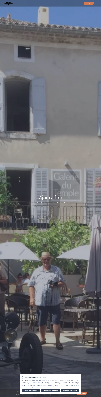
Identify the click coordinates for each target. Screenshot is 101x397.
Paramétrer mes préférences (50, 390)
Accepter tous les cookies (70, 390)
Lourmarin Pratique (57, 3)
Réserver (89, 3)
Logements (41, 3)
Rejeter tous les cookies (31, 390)
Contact (66, 3)
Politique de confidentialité (51, 387)
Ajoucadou (48, 3)
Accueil (35, 3)
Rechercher (82, 393)
